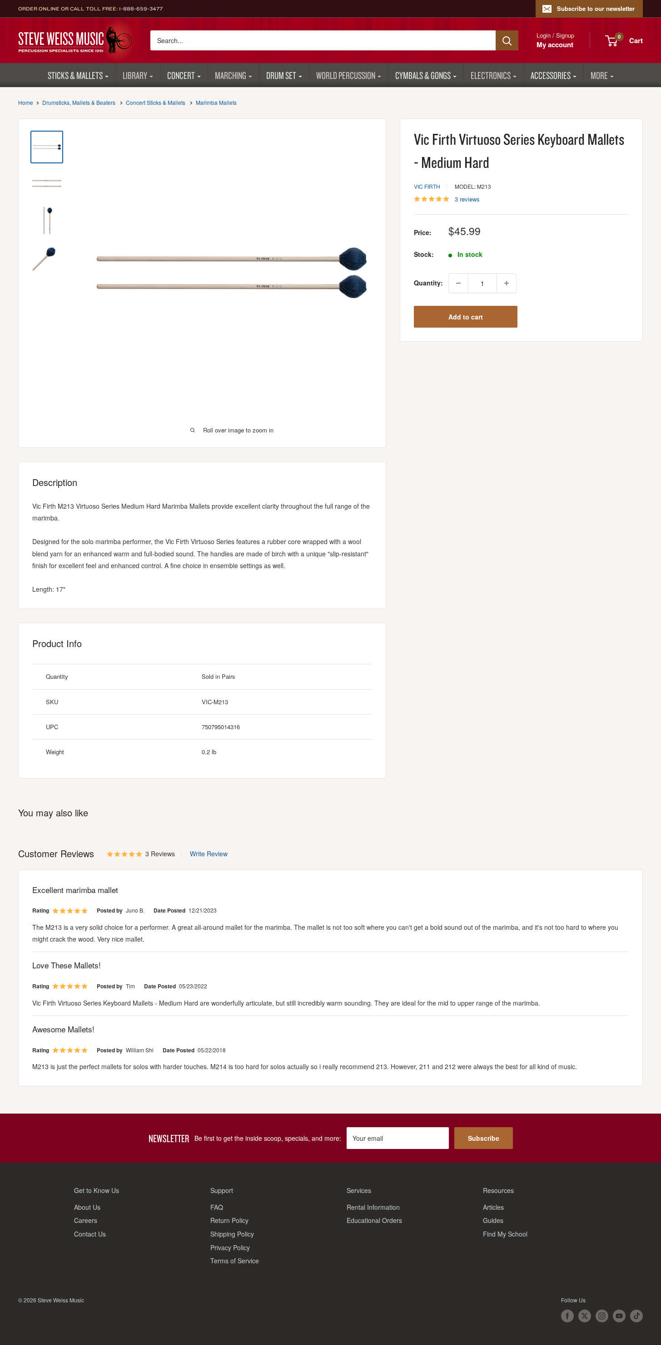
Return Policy (229, 1220)
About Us (87, 1207)
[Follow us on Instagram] (602, 1316)
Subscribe (483, 1138)
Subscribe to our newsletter (596, 8)
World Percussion (345, 75)
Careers (85, 1220)
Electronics (491, 75)
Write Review (209, 853)
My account (555, 44)
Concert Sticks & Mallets (155, 102)
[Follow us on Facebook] (567, 1316)
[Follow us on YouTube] (619, 1316)
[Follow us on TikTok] (636, 1316)
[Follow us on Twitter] (584, 1316)
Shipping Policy (232, 1233)
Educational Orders (374, 1220)
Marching (230, 75)
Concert (181, 75)
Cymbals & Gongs (423, 75)
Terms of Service (234, 1260)
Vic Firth (427, 187)
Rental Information (373, 1207)
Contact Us (90, 1233)
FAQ (216, 1207)
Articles (493, 1207)
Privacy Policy (230, 1247)
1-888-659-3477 (141, 8)
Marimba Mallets (216, 102)
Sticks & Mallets (75, 75)
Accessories (551, 75)
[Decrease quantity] (458, 283)
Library (135, 75)
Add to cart (465, 316)
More (599, 75)
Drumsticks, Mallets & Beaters (78, 102)
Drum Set (281, 75)
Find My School (505, 1233)
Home (25, 102)
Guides (493, 1220)
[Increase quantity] (506, 283)
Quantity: (428, 283)
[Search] (507, 40)
